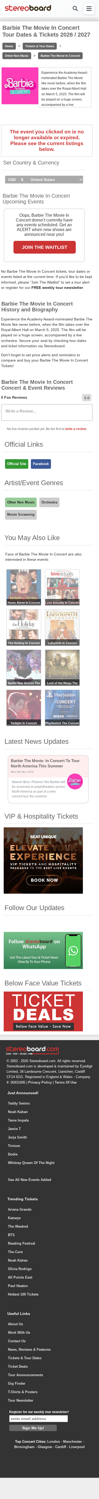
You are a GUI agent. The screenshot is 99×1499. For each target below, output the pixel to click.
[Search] (75, 8)
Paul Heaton (18, 1286)
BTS (11, 1235)
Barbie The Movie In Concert (60, 55)
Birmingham (24, 1447)
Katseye (14, 1218)
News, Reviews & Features (29, 1350)
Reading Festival (21, 1243)
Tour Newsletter (20, 1400)
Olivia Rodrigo (20, 1269)
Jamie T (14, 1129)
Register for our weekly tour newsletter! (39, 1412)
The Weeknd (18, 1226)
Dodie (12, 1154)
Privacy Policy (40, 1082)
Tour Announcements (25, 1375)
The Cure (15, 1252)
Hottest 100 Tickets (23, 1294)
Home (9, 46)
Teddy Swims (19, 1103)
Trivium (14, 1146)
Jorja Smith (17, 1137)
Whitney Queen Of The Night (31, 1163)
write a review (75, 429)
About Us (15, 1324)
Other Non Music (17, 55)
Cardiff (60, 1447)
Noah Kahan (18, 1112)
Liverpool (77, 1447)
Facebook (41, 464)
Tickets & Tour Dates (39, 46)
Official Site (16, 464)
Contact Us (17, 1341)
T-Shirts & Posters (22, 1392)
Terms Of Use (66, 1082)
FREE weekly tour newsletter (57, 287)
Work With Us (19, 1333)
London (53, 1442)
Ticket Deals (18, 1366)
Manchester (72, 1442)
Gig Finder (16, 1383)
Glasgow (45, 1447)
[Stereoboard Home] (28, 10)
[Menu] (89, 9)
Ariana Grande (19, 1209)
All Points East (20, 1277)
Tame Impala (18, 1120)
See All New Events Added (29, 1180)
